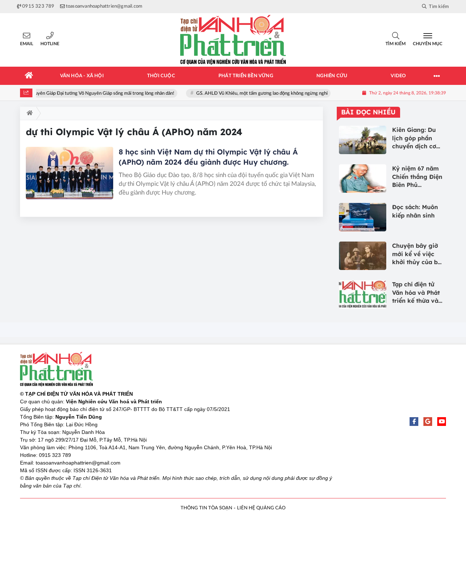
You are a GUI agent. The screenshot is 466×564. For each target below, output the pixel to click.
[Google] (427, 421)
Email (26, 44)
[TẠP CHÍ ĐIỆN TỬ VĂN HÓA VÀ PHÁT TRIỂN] (233, 40)
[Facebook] (414, 421)
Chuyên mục (427, 44)
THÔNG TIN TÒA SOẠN (206, 508)
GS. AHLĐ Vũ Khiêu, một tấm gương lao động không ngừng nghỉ (257, 93)
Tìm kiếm (396, 44)
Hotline (49, 44)
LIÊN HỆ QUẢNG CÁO (261, 508)
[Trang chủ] (29, 76)
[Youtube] (441, 421)
